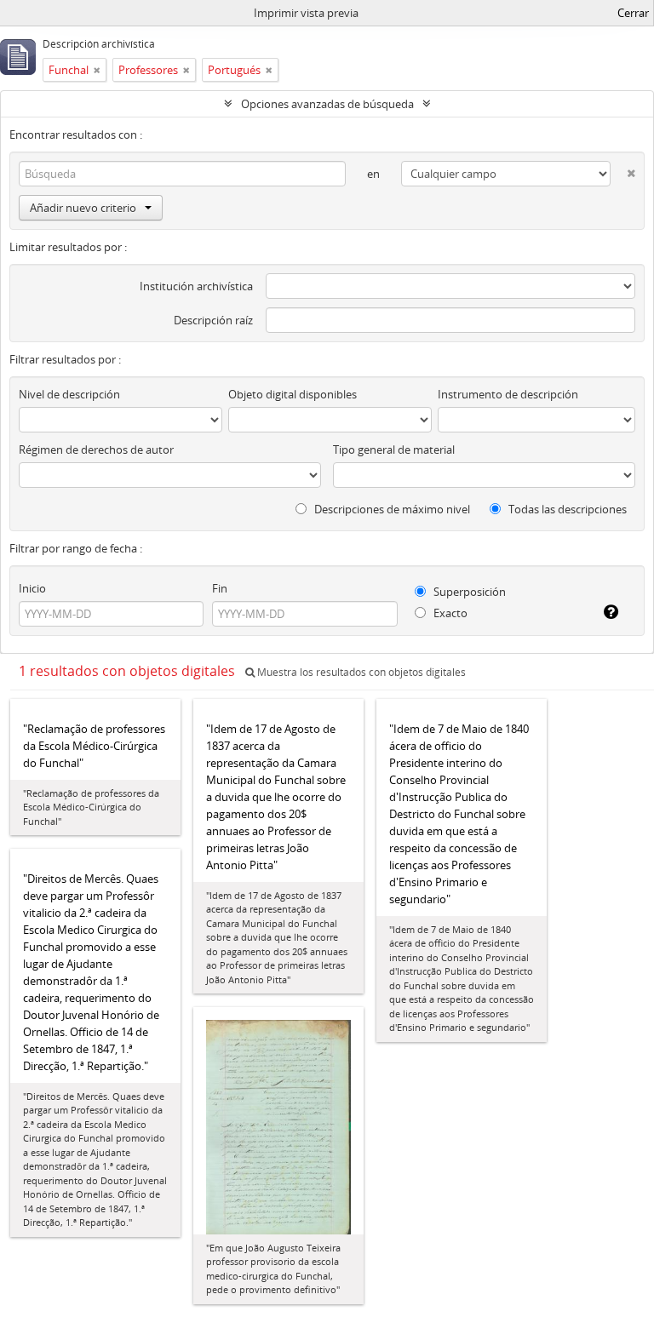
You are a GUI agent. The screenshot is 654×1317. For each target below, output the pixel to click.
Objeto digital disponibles (292, 394)
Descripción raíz (213, 320)
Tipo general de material (394, 449)
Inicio (32, 588)
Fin (219, 588)
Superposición (468, 591)
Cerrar (633, 12)
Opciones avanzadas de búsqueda (327, 104)
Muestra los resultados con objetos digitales (360, 672)
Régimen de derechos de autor (96, 449)
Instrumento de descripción (508, 394)
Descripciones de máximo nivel (391, 509)
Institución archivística (196, 286)
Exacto (449, 613)
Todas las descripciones (566, 509)
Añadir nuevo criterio (83, 207)
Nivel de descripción (69, 394)
